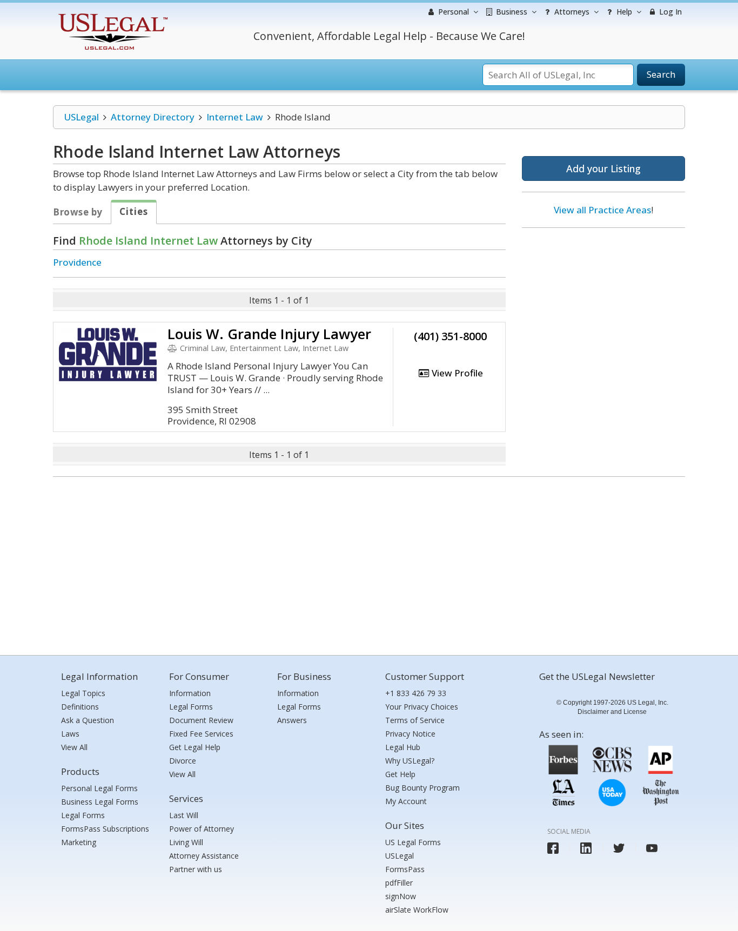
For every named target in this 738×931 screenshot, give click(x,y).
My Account (406, 801)
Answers (292, 720)
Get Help (400, 774)
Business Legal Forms (99, 802)
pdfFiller (399, 883)
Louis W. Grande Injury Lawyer (269, 333)
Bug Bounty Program (422, 787)
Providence (77, 262)
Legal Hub (402, 747)
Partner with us (195, 869)
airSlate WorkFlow (416, 910)
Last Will (183, 815)
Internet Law (234, 117)
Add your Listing (603, 168)
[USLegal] (111, 15)
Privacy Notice (410, 733)
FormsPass (405, 869)
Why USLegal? (409, 760)
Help (623, 11)
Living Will (186, 842)
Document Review (201, 720)
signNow (400, 896)
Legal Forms (83, 815)
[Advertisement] (603, 306)
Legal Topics (83, 693)
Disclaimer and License (612, 712)
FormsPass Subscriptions (105, 829)
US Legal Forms (413, 842)
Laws (70, 733)
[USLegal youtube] (652, 848)
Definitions (80, 706)
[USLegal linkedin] (586, 848)
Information (190, 693)
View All (74, 747)
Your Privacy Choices (421, 706)
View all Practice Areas (602, 210)
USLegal (81, 117)
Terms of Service (415, 720)
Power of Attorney (201, 829)
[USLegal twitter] (619, 848)
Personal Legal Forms (99, 788)
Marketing (78, 842)
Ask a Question (87, 720)
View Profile (456, 373)
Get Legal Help (194, 747)
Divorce (182, 760)
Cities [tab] (133, 211)
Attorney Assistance (204, 856)
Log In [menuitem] (669, 11)
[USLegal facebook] (553, 848)
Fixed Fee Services (201, 733)
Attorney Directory (152, 117)
